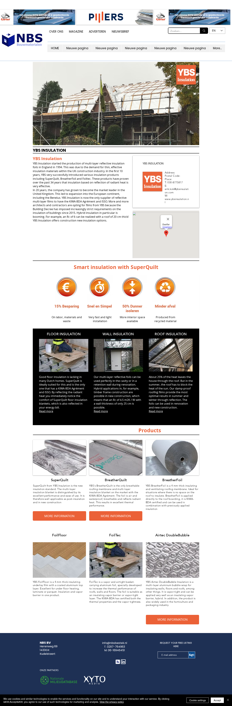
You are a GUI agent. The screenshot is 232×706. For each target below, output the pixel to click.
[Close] (228, 700)
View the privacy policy (112, 701)
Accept (217, 700)
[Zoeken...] (204, 30)
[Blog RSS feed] (118, 662)
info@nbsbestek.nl (114, 643)
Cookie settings (197, 700)
